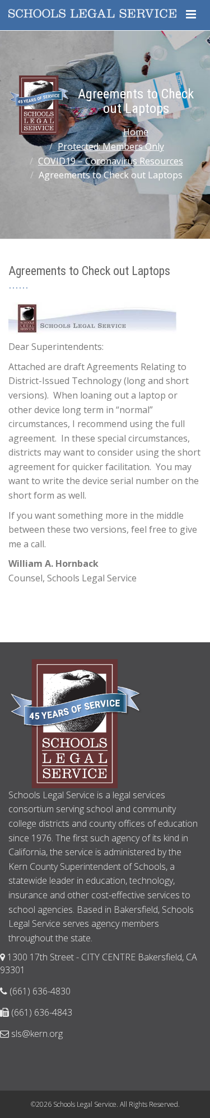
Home (135, 132)
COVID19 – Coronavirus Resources (110, 161)
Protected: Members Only (111, 146)
